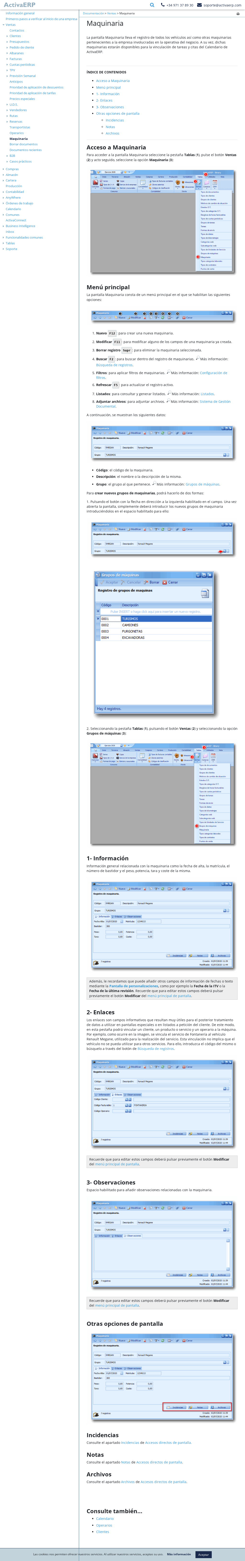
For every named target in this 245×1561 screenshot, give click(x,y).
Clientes (15, 36)
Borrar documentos (24, 144)
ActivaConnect (16, 220)
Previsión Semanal (23, 76)
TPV (12, 70)
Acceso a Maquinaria (113, 80)
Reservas (16, 121)
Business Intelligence (20, 226)
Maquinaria (19, 138)
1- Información (108, 94)
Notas (110, 127)
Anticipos (16, 81)
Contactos (17, 30)
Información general (20, 13)
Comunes (12, 215)
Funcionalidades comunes (24, 237)
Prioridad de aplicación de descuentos (36, 87)
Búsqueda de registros (114, 365)
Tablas (10, 243)
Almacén (12, 175)
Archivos (112, 133)
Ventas (11, 24)
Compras (12, 169)
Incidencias (115, 120)
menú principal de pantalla (169, 995)
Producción (14, 186)
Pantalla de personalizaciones (133, 986)
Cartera (11, 180)
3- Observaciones (110, 107)
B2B (12, 155)
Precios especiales (22, 99)
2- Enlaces (104, 100)
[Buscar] (152, 5)
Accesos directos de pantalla (159, 1462)
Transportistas (20, 127)
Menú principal (108, 87)
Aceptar (203, 1554)
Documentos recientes (26, 150)
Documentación (93, 13)
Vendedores (18, 110)
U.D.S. (14, 104)
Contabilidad (15, 192)
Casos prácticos (21, 161)
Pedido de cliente (22, 47)
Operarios (17, 133)
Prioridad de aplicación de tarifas (33, 93)
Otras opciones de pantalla (117, 113)
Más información (179, 1554)
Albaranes (17, 53)
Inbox (10, 231)
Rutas (14, 116)
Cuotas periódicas (22, 64)
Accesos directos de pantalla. (168, 1442)
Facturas (16, 59)
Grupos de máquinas (202, 484)
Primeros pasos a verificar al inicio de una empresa (41, 19)
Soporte (11, 249)
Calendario (13, 209)
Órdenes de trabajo (19, 203)
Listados (207, 394)
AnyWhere (13, 197)
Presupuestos (19, 41)
